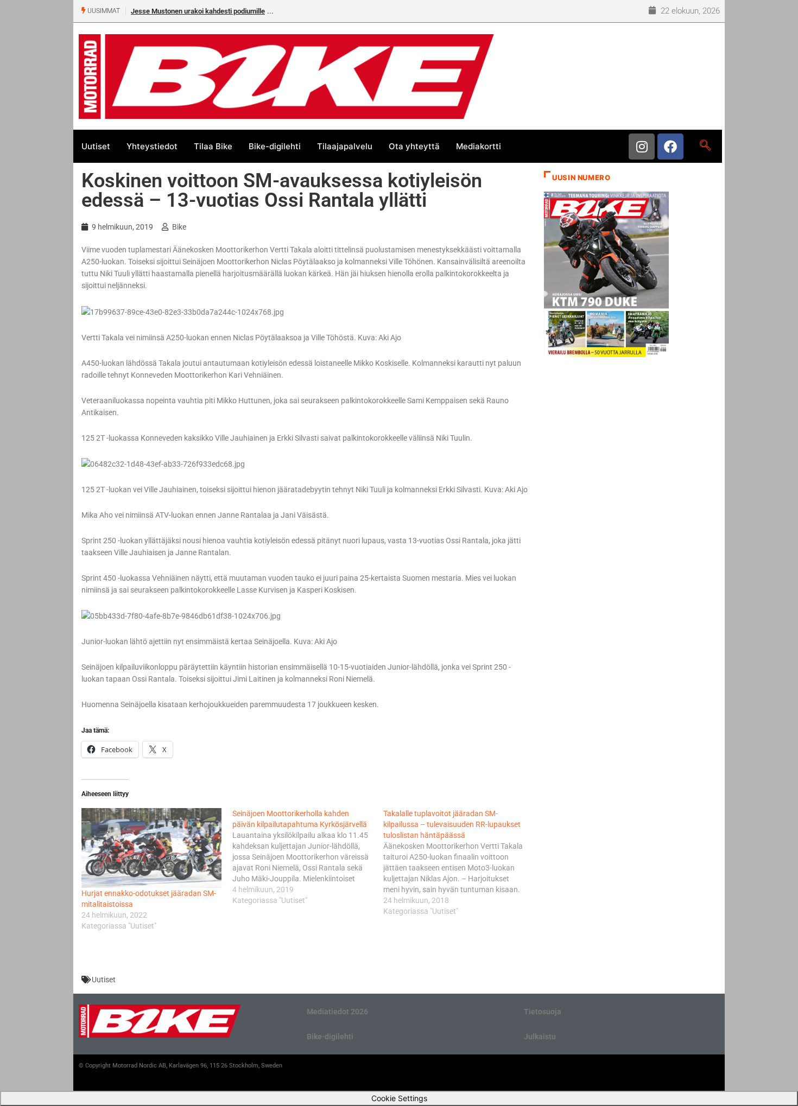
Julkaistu (540, 1036)
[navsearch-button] (704, 146)
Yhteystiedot (152, 146)
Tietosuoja (542, 1011)
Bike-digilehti (275, 146)
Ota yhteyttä (414, 146)
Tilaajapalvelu (344, 146)
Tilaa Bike (213, 146)
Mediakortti (478, 146)
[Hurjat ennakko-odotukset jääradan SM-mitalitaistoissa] (151, 848)
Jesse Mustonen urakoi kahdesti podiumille (198, 11)
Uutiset (95, 146)
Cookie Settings (399, 1098)
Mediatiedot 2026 (337, 1011)
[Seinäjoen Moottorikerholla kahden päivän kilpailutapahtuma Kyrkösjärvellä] (307, 857)
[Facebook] (670, 147)
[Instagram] (642, 147)
